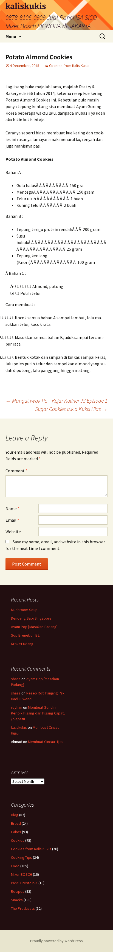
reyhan (16, 707)
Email (12, 520)
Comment (16, 470)
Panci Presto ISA (24, 882)
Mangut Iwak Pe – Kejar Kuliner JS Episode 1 (56, 400)
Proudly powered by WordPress (56, 940)
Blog (14, 814)
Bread (16, 823)
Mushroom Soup (24, 609)
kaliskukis (19, 727)
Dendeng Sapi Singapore (31, 618)
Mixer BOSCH (21, 874)
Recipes (17, 891)
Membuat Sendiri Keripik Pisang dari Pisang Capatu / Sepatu (38, 713)
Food (15, 865)
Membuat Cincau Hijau (45, 741)
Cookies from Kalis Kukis (69, 65)
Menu (10, 36)
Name (12, 508)
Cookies (17, 840)
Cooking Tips (21, 857)
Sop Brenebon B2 (25, 635)
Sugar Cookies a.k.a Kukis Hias (71, 408)
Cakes (16, 831)
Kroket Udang (22, 643)
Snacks (17, 899)
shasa (16, 678)
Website (13, 531)
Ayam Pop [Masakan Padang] (34, 626)
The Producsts (23, 908)
